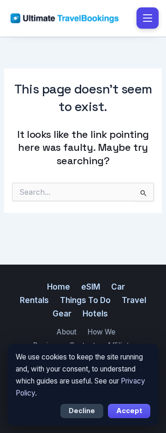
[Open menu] (147, 18)
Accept (129, 411)
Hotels (95, 313)
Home (58, 286)
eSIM (90, 286)
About (66, 332)
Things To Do (85, 300)
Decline (82, 411)
